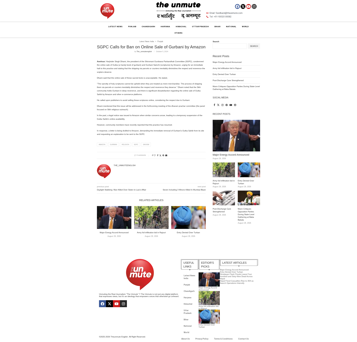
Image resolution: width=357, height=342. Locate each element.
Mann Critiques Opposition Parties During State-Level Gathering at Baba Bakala (246, 214)
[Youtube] (248, 6)
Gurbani (113, 144)
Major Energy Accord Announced (114, 233)
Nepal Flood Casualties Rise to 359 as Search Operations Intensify (237, 282)
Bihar (217, 26)
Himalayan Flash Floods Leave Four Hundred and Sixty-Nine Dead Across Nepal (236, 276)
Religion (125, 144)
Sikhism (146, 144)
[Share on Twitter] (160, 155)
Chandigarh (148, 26)
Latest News (115, 26)
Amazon (102, 144)
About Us (185, 339)
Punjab (132, 26)
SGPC (136, 144)
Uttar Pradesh (200, 26)
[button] (151, 242)
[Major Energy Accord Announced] (114, 217)
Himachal (181, 26)
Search (216, 41)
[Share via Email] (166, 155)
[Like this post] (155, 155)
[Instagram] (254, 6)
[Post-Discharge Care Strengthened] (224, 198)
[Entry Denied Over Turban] (188, 217)
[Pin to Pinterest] (163, 155)
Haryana (165, 26)
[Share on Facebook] (157, 155)
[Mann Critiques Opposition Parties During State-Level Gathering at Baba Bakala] (249, 198)
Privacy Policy (201, 339)
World (245, 26)
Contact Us (243, 339)
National (231, 26)
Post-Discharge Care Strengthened (228, 80)
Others (178, 33)
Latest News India (189, 276)
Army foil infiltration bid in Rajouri (151, 233)
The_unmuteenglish (144, 52)
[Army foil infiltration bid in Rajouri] (151, 217)
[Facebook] (237, 6)
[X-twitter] (243, 6)
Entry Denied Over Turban (188, 233)
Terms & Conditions (223, 339)
